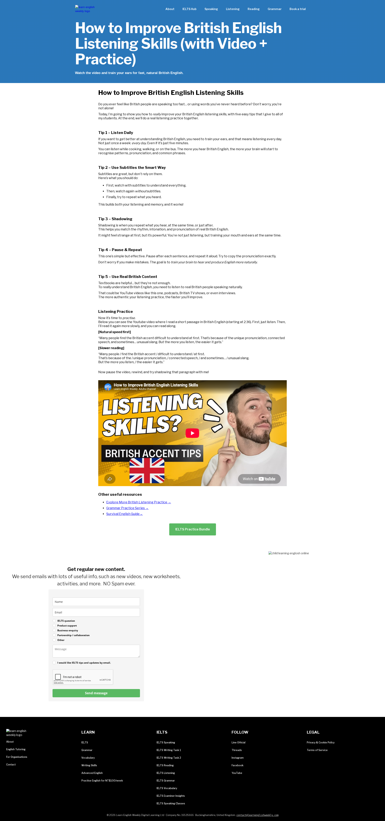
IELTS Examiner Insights (171, 795)
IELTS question (66, 620)
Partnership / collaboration (73, 635)
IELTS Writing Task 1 (169, 750)
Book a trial (298, 9)
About (169, 9)
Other (60, 640)
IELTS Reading (165, 765)
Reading (254, 9)
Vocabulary (88, 757)
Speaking (211, 9)
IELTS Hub (189, 9)
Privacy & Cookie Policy (320, 742)
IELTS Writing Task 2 (169, 757)
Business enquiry (67, 630)
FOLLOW (240, 732)
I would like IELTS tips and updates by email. (84, 662)
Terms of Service (317, 750)
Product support (67, 625)
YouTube (237, 772)
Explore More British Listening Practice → (138, 502)
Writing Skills (89, 765)
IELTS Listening (166, 772)
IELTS (84, 742)
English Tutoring (15, 749)
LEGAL (313, 732)
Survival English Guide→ (124, 514)
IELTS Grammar (166, 780)
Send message (96, 693)
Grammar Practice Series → (127, 508)
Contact (11, 764)
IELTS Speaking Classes (171, 803)
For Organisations (16, 756)
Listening (233, 9)
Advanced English (92, 772)
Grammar (275, 9)
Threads (237, 750)
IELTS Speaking (166, 742)
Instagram (238, 757)
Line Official (238, 742)
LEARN (88, 732)
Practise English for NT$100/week (102, 780)
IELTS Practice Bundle (192, 529)
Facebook (237, 765)
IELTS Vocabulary (167, 788)
